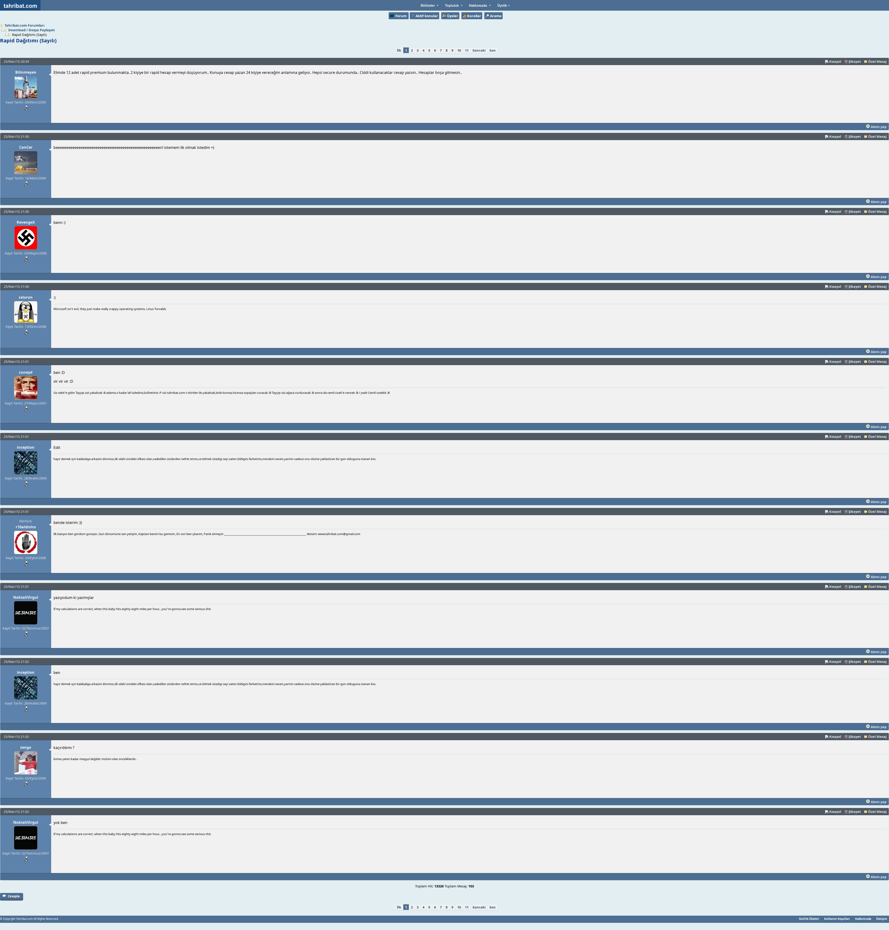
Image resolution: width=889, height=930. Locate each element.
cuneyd (25, 372)
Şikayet (854, 61)
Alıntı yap (878, 126)
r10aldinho (26, 526)
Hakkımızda (863, 919)
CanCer (25, 147)
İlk (399, 50)
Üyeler (452, 15)
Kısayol (835, 61)
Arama (495, 15)
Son (492, 50)
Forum (400, 15)
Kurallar (474, 15)
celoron (26, 297)
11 (467, 50)
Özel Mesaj (877, 61)
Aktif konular (427, 15)
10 (459, 50)
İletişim (881, 919)
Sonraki (479, 50)
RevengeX (26, 222)
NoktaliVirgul (25, 597)
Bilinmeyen (25, 72)
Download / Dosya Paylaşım (31, 30)
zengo (25, 747)
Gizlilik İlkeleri (809, 919)
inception (25, 447)
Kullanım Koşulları (837, 919)
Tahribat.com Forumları (24, 25)
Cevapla (14, 896)
